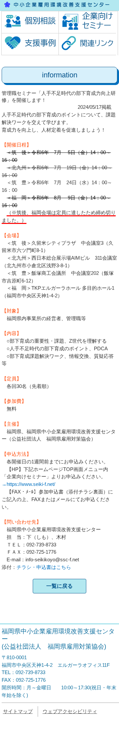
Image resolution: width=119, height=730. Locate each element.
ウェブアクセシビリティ (70, 711)
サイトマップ (18, 711)
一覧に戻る (59, 586)
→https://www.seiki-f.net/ (28, 484)
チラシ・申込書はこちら (44, 567)
